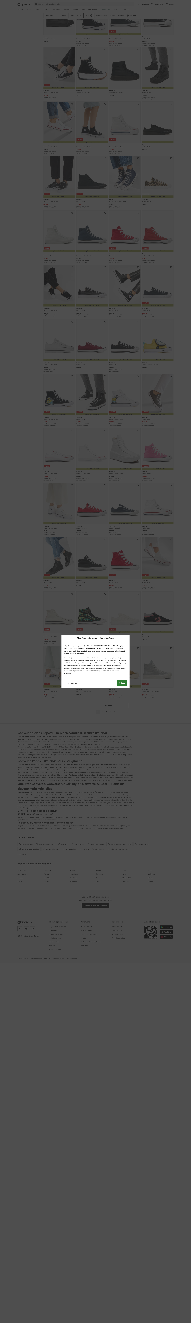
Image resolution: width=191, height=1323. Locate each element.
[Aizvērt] (126, 638)
